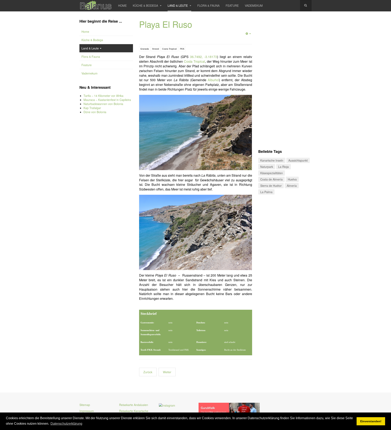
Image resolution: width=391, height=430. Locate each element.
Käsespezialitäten (271, 173)
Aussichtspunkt (298, 160)
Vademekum (254, 5)
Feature (232, 5)
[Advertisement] (106, 185)
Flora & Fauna (208, 5)
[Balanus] (95, 5)
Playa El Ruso (165, 24)
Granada (144, 48)
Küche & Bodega (146, 5)
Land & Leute (178, 5)
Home (122, 5)
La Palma (266, 192)
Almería (292, 186)
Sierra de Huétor (271, 186)
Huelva (292, 179)
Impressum (86, 411)
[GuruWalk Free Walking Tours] (229, 410)
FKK (182, 48)
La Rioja (283, 167)
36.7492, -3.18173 (203, 56)
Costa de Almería (271, 179)
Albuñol (213, 80)
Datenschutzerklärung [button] (66, 423)
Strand (155, 48)
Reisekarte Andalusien (133, 405)
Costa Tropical (169, 48)
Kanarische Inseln (271, 160)
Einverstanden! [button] (370, 421)
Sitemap (84, 405)
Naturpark (266, 167)
